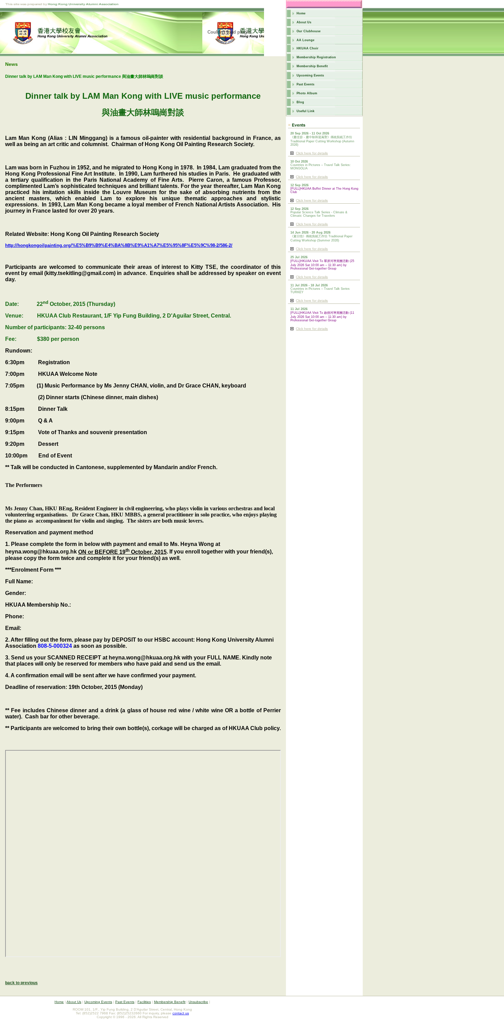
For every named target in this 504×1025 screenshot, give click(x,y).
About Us (304, 22)
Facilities (144, 1002)
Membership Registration (316, 57)
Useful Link (305, 111)
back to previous (21, 982)
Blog (300, 102)
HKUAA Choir (308, 48)
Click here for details (312, 153)
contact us (180, 1013)
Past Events (305, 84)
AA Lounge (305, 40)
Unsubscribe (198, 1002)
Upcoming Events (310, 75)
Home (301, 13)
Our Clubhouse (309, 31)
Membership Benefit (312, 66)
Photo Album (307, 93)
